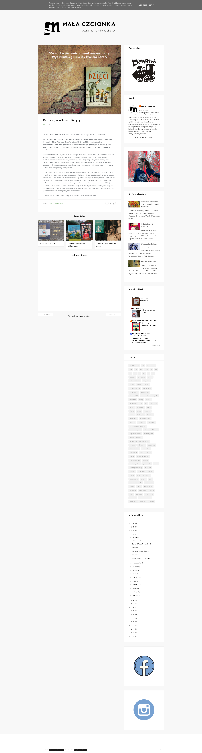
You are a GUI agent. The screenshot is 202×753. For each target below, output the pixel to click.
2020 (133, 607)
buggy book (146, 381)
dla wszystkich (134, 396)
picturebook (133, 452)
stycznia (136, 596)
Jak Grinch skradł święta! (140, 551)
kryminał (149, 415)
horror (132, 407)
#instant (132, 366)
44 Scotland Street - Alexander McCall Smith (148, 325)
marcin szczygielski (135, 430)
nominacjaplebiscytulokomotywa (139, 441)
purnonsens (141, 471)
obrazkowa (141, 445)
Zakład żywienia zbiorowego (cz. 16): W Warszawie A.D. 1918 (144, 341)
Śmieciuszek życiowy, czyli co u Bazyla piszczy (144, 321)
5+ (135, 373)
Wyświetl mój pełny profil (144, 137)
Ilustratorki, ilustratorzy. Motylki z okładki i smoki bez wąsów (150, 204)
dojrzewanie (144, 396)
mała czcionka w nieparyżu (138, 426)
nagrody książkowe (135, 434)
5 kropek (135, 297)
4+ (130, 373)
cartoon (132, 384)
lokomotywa (141, 422)
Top (161, 750)
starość (132, 486)
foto (141, 403)
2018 (133, 615)
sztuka (139, 486)
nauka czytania (148, 434)
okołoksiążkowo (134, 449)
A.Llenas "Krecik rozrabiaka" (145, 300)
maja (134, 581)
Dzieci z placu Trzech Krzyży (142, 544)
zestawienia (133, 502)
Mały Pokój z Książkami (141, 334)
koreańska (147, 411)
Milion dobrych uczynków (141, 558)
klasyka (132, 411)
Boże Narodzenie (135, 381)
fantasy (141, 400)
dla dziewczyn (145, 392)
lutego (135, 592)
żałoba (152, 502)
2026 (133, 523)
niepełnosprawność (135, 437)
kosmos (132, 415)
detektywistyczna (135, 388)
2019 (133, 611)
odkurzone (151, 445)
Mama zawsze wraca (47, 244)
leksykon (132, 422)
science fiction (134, 479)
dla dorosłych (134, 392)
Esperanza (135, 555)
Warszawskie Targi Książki (146, 490)
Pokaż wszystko (156, 345)
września (136, 567)
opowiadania (146, 449)
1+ (138, 366)
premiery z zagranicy (136, 468)
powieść (145, 460)
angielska (132, 377)
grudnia (135, 537)
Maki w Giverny (138, 309)
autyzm (150, 377)
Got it (151, 5)
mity (145, 430)
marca (135, 588)
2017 (133, 618)
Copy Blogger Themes (80, 750)
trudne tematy (148, 486)
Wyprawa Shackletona (149, 244)
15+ (141, 369)
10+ (143, 366)
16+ (146, 369)
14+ (136, 369)
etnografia (155, 396)
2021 (133, 604)
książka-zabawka (145, 418)
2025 (133, 527)
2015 (133, 625)
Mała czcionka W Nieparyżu (147, 225)
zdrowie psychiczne (145, 498)
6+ (139, 373)
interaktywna (140, 407)
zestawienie (143, 502)
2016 (133, 622)
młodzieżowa (153, 430)
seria (150, 479)
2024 (133, 530)
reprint (132, 475)
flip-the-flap (133, 403)
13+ (131, 369)
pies (141, 452)
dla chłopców (147, 388)
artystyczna (141, 377)
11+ (148, 366)
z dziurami (133, 498)
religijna (150, 471)
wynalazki (139, 494)
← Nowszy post (45, 314)
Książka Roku (133, 418)
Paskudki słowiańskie (148, 261)
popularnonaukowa (143, 456)
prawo (156, 464)
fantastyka (133, 400)
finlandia (148, 400)
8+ (148, 373)
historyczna (54, 203)
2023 (133, 534)
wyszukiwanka (149, 494)
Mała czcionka (148, 106)
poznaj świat (147, 464)
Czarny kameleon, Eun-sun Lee (147, 311)
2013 (133, 633)
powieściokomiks (135, 460)
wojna (61, 203)
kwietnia (136, 585)
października (137, 563)
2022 (133, 600)
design (146, 384)
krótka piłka (140, 415)
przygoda (148, 468)
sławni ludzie (149, 483)
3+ (156, 369)
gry (146, 403)
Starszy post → (113, 314)
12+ (154, 366)
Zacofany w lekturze (140, 339)
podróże (148, 452)
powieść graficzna (135, 464)
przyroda (132, 471)
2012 (133, 636)
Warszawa (133, 490)
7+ (44, 124)
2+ (151, 369)
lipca (135, 574)
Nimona (135, 548)
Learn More (142, 5)
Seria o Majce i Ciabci (136, 483)
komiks (139, 411)
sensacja (143, 479)
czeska (139, 384)
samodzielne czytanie (143, 475)
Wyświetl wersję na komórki (79, 316)
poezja (132, 456)
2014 (133, 629)
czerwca (136, 577)
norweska (132, 445)
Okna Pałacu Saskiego (140, 335)
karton (149, 407)
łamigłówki (151, 422)
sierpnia (135, 570)
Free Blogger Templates (56, 750)
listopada (136, 541)
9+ (153, 373)
